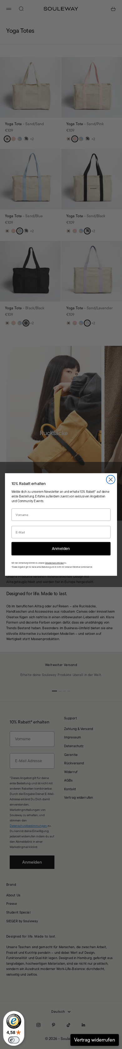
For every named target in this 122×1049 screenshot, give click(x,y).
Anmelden (61, 548)
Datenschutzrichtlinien (54, 562)
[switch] (13, 1040)
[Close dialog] (110, 479)
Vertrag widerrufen (94, 1039)
